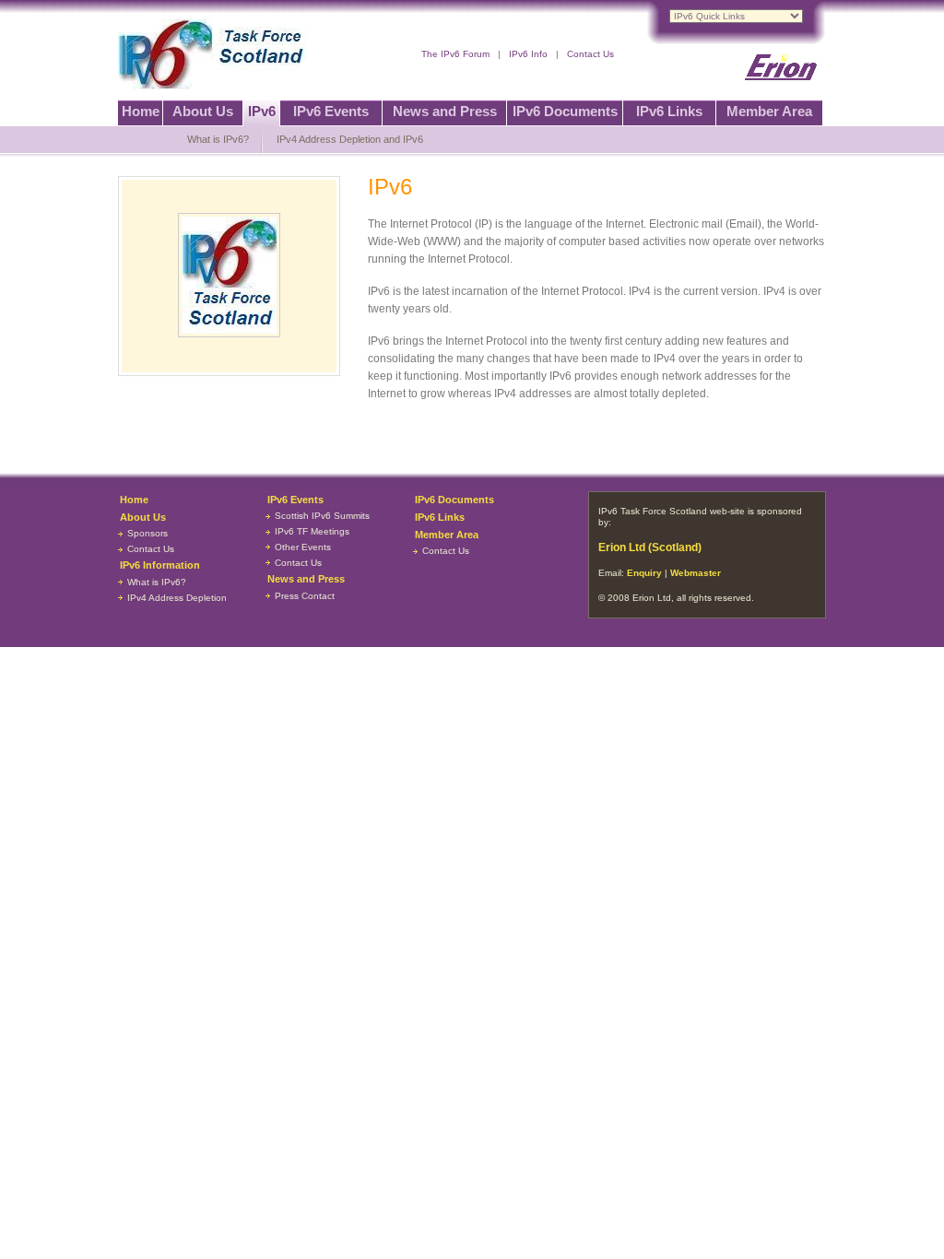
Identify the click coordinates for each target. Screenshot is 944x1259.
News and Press (445, 111)
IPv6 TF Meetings (312, 531)
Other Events (303, 547)
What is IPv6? (218, 139)
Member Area (769, 111)
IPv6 (262, 111)
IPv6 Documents (565, 111)
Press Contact (305, 596)
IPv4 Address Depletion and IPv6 (350, 139)
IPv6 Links (669, 111)
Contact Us (590, 54)
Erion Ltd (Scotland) (650, 547)
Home (140, 111)
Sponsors (147, 533)
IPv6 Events (331, 111)
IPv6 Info (528, 54)
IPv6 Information (160, 565)
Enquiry (644, 573)
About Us (202, 111)
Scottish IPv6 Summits (322, 516)
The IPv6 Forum (455, 54)
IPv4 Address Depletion (177, 598)
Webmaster (695, 573)
